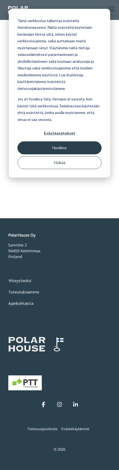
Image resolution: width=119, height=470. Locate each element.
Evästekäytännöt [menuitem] (75, 428)
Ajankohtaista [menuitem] (20, 303)
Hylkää (59, 162)
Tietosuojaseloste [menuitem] (42, 428)
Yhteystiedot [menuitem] (20, 280)
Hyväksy (59, 147)
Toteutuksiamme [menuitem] (23, 292)
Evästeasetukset (59, 133)
